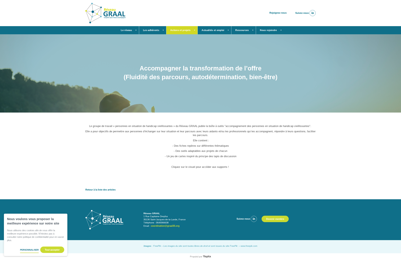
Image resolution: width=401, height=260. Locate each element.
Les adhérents (151, 30)
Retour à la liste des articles (100, 189)
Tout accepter (52, 249)
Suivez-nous (302, 13)
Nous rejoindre (268, 30)
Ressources (242, 30)
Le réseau (126, 30)
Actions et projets (180, 30)
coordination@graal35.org (165, 225)
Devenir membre (275, 219)
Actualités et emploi (213, 30)
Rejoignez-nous (278, 13)
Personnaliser (29, 250)
